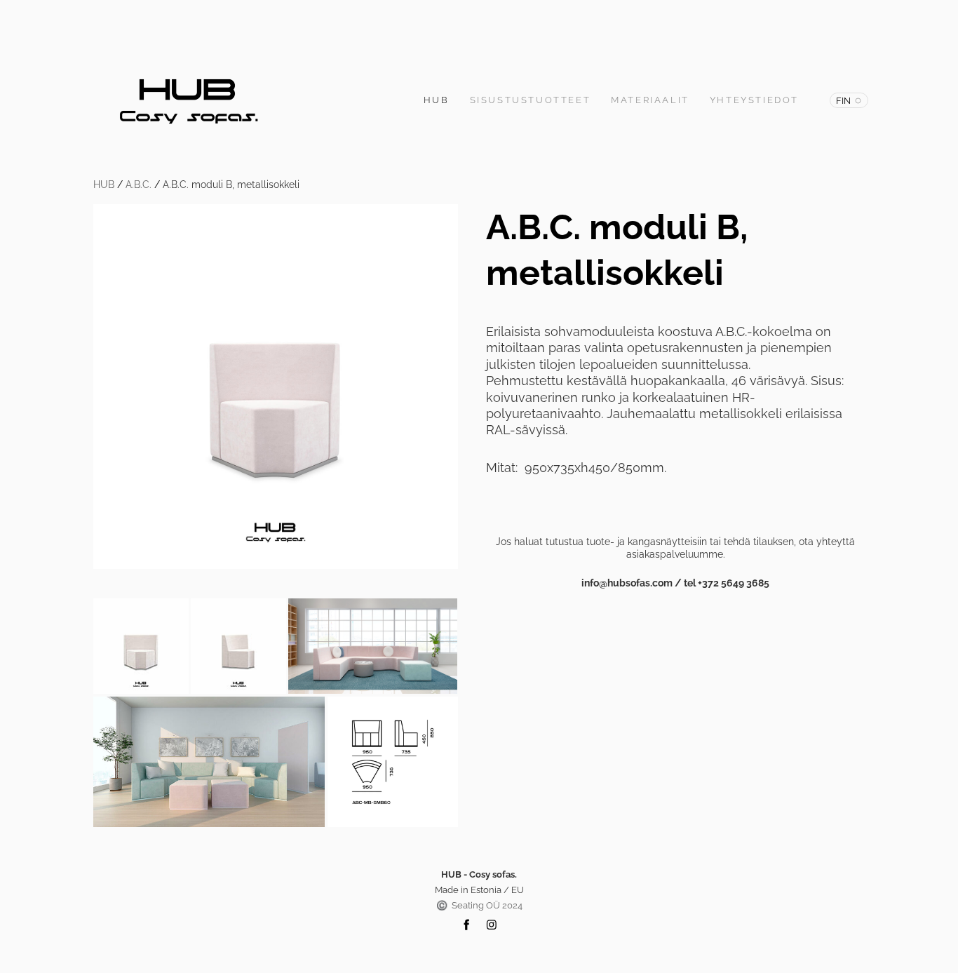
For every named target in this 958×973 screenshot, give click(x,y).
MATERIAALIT (650, 100)
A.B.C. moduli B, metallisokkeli (231, 184)
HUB (437, 100)
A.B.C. (138, 184)
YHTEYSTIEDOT (754, 100)
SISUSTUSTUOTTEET (530, 100)
